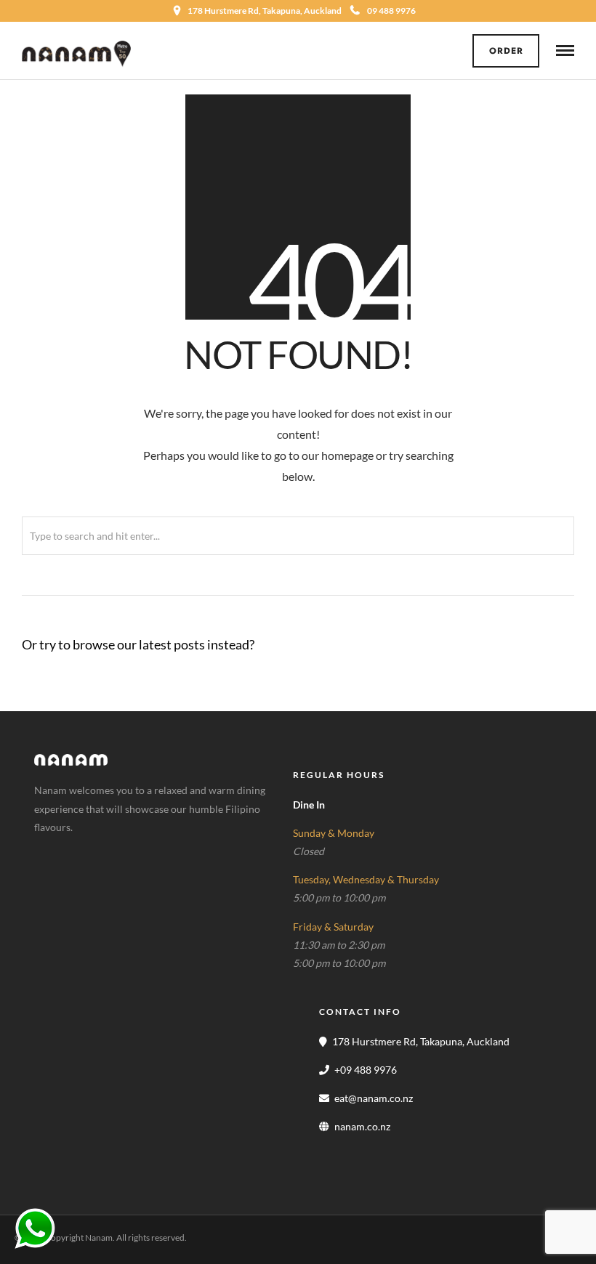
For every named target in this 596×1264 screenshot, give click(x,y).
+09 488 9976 (365, 1070)
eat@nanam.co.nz (373, 1098)
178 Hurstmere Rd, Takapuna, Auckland (421, 1041)
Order (506, 50)
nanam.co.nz (362, 1126)
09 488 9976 (391, 10)
